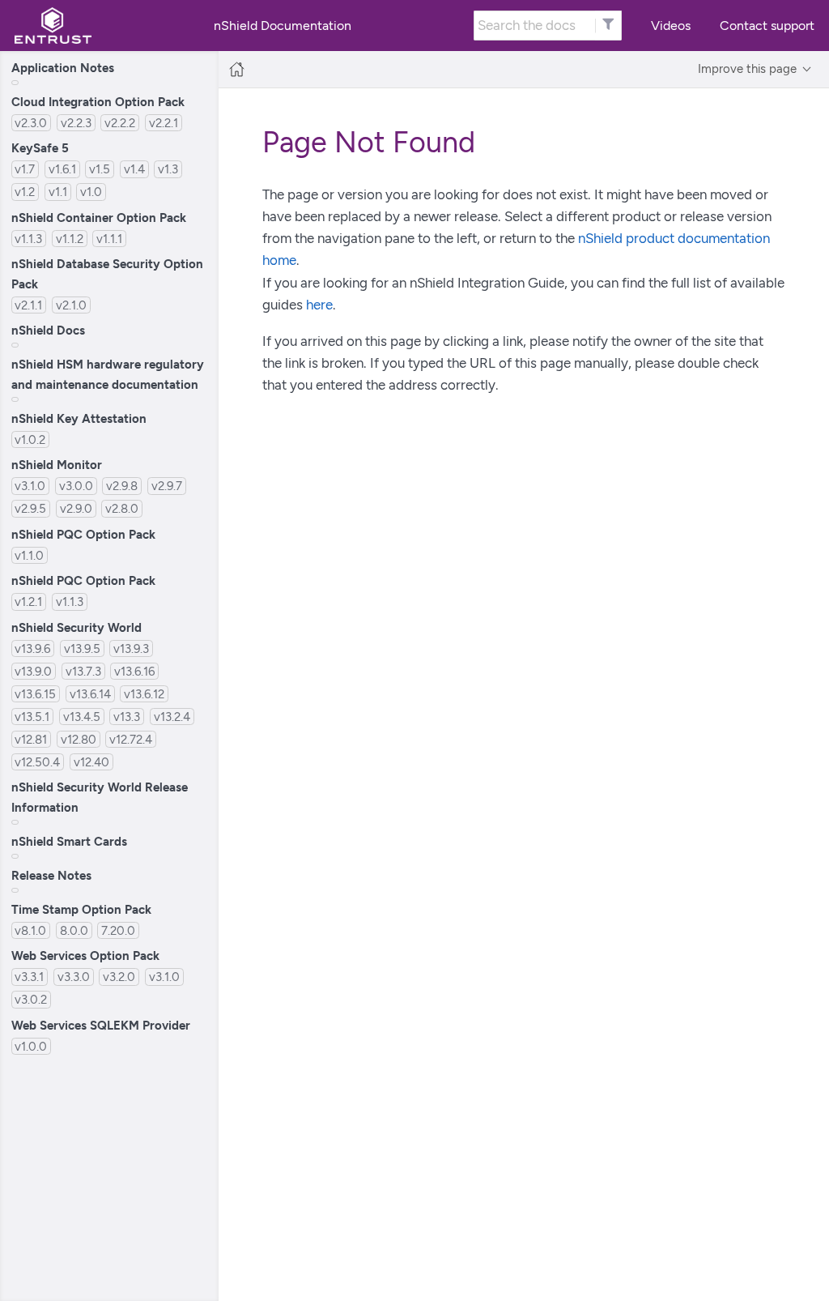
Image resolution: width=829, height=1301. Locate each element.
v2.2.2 (119, 122)
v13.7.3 (83, 671)
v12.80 (78, 739)
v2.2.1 (163, 122)
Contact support (767, 25)
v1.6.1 (62, 169)
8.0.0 (74, 930)
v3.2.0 (119, 976)
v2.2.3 (76, 122)
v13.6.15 (35, 694)
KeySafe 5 (40, 148)
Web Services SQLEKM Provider (100, 1025)
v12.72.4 (130, 739)
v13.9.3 (131, 648)
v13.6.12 (144, 694)
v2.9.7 (166, 485)
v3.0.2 (31, 999)
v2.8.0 (121, 508)
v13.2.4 (172, 716)
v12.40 (91, 762)
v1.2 (25, 191)
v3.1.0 (30, 485)
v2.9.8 (122, 485)
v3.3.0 (73, 976)
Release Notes (51, 875)
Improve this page (747, 69)
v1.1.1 (109, 238)
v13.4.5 (81, 716)
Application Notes (62, 67)
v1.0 (91, 191)
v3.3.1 (29, 976)
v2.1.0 (71, 305)
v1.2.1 (28, 601)
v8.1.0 (30, 930)
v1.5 (99, 169)
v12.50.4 (37, 762)
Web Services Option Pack (85, 955)
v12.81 (31, 739)
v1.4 (134, 169)
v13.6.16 (134, 671)
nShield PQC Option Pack (83, 534)
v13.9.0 (33, 671)
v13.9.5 (82, 648)
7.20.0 (118, 930)
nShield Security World (76, 627)
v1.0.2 (30, 439)
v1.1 (58, 191)
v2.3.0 (31, 122)
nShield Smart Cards (69, 841)
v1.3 (168, 169)
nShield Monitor (56, 464)
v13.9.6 (32, 648)
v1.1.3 (28, 238)
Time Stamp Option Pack (81, 909)
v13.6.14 (90, 694)
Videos (671, 25)
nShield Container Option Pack (98, 217)
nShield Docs (48, 330)
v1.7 (25, 169)
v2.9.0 (76, 508)
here (319, 304)
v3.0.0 (76, 485)
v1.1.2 (69, 238)
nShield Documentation (282, 25)
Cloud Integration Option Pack (98, 101)
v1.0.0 (31, 1046)
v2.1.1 (28, 305)
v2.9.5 (30, 508)
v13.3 (126, 716)
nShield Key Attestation (79, 418)
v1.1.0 (29, 555)
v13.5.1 (32, 716)
